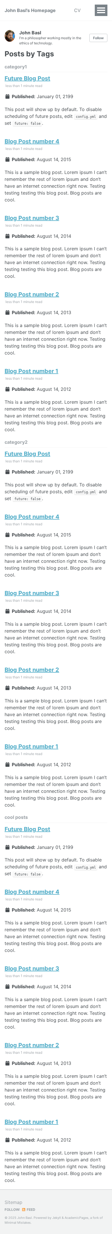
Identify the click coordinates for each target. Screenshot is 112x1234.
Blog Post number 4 (32, 141)
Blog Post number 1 (31, 371)
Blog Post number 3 (32, 218)
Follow (98, 38)
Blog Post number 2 (32, 294)
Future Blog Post (27, 78)
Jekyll (56, 1218)
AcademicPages (76, 1218)
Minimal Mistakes (18, 1223)
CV (77, 10)
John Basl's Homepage (30, 10)
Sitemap (13, 1202)
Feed (30, 1209)
